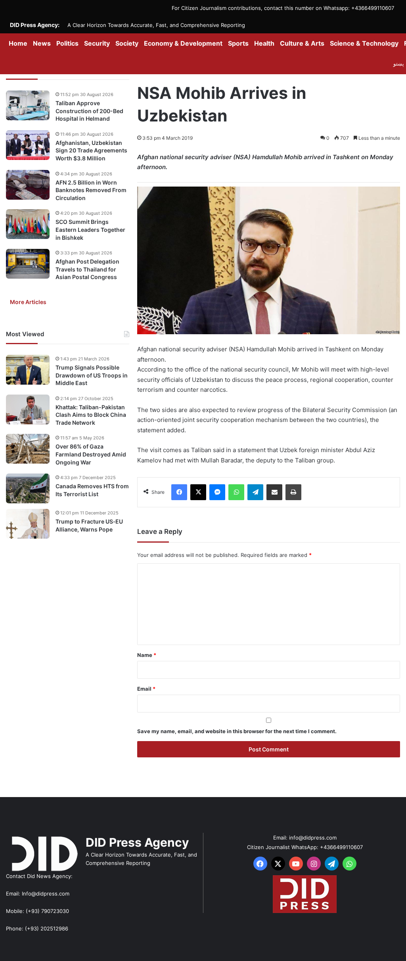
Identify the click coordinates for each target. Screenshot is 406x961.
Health (264, 43)
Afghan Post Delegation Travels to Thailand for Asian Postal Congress (87, 269)
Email (146, 689)
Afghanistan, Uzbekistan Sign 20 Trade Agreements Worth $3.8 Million (91, 150)
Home (18, 43)
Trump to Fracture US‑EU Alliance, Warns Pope (89, 525)
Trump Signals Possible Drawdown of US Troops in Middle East (92, 375)
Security (97, 43)
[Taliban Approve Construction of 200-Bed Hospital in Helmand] (28, 105)
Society (126, 43)
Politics (67, 43)
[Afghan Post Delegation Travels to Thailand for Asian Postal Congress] (28, 264)
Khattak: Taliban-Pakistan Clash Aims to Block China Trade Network (91, 415)
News (42, 43)
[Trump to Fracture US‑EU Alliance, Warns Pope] (28, 524)
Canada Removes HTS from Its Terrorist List (92, 490)
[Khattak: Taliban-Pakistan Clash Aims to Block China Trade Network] (28, 409)
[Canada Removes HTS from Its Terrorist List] (28, 488)
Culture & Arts (302, 43)
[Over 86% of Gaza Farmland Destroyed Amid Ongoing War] (28, 449)
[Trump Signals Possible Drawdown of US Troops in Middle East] (28, 370)
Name (146, 655)
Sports (238, 43)
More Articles (28, 302)
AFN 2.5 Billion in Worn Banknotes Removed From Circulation (91, 190)
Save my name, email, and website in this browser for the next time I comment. (237, 731)
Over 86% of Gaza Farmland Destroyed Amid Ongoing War (91, 454)
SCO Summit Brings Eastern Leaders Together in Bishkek (90, 229)
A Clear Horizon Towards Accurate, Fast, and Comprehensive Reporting (156, 25)
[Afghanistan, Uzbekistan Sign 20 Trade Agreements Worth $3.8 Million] (28, 145)
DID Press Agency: (34, 24)
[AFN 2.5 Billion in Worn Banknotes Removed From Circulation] (28, 185)
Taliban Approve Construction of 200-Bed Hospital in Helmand (89, 111)
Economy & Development (183, 43)
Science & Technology (364, 43)
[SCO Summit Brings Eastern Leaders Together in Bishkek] (28, 224)
